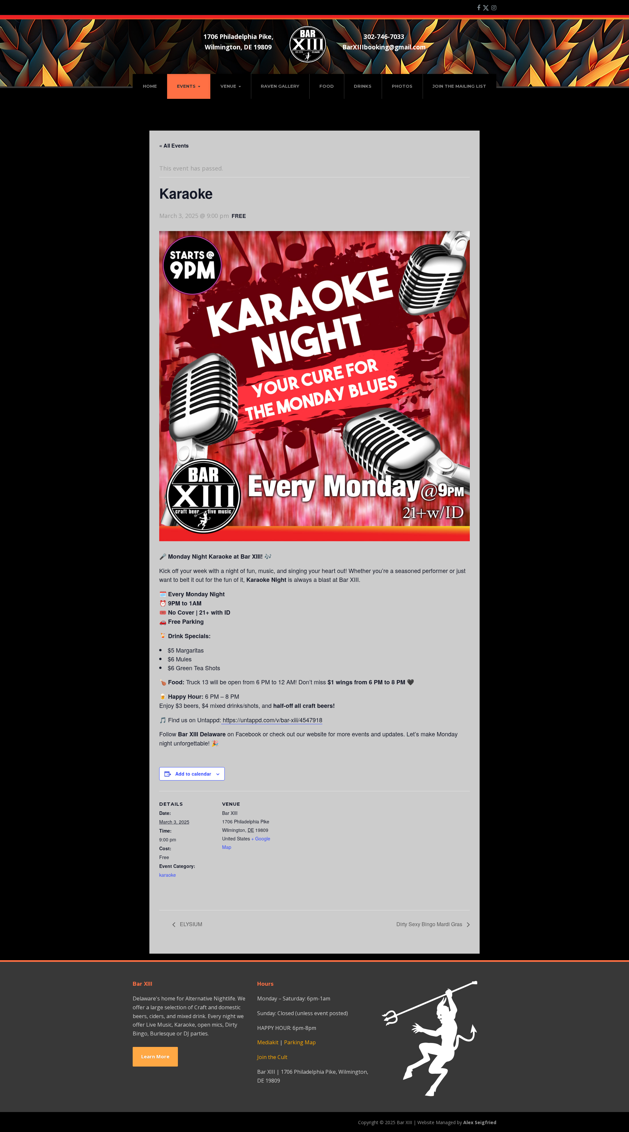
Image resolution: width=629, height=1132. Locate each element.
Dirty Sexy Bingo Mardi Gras (430, 924)
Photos (402, 86)
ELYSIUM (190, 924)
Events (186, 86)
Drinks (363, 86)
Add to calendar (193, 773)
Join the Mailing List (459, 86)
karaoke (167, 874)
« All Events (174, 145)
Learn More (155, 1056)
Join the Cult (272, 1057)
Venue (228, 86)
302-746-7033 (384, 36)
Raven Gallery (280, 86)
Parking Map (300, 1042)
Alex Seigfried (479, 1122)
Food (326, 86)
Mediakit (267, 1042)
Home (150, 86)
